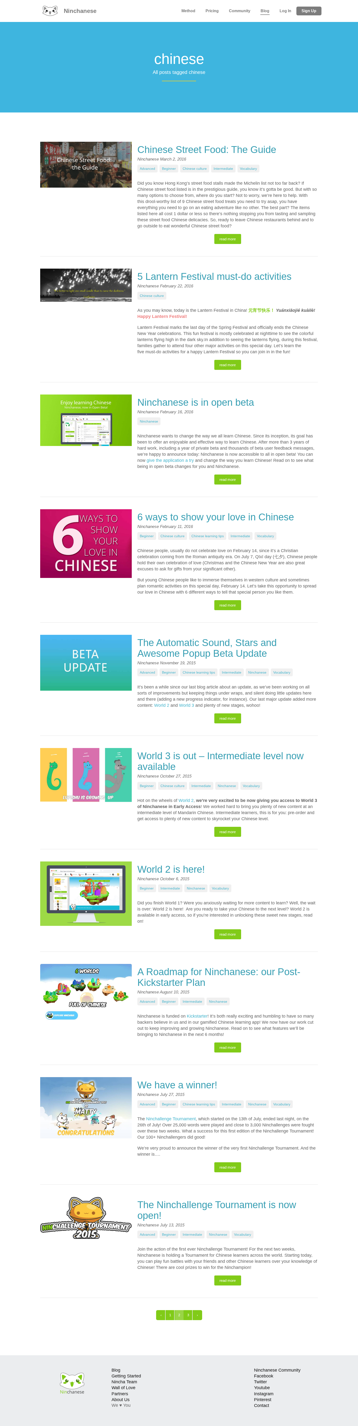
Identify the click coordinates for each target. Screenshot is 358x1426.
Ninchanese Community (277, 1370)
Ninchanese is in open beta (195, 402)
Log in (285, 11)
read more (227, 239)
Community (239, 11)
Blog (265, 11)
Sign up (308, 11)
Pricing (212, 11)
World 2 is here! (171, 869)
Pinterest (262, 1399)
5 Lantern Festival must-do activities (214, 276)
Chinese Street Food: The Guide (206, 149)
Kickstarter (197, 1016)
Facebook (263, 1376)
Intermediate (223, 169)
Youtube (262, 1387)
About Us (121, 1399)
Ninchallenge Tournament (171, 1118)
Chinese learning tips (207, 536)
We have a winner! (177, 1085)
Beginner (169, 169)
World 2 (161, 705)
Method (188, 11)
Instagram (263, 1393)
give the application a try (171, 460)
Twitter (260, 1381)
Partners (120, 1393)
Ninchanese (79, 11)
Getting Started (126, 1376)
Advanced (147, 169)
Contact (261, 1405)
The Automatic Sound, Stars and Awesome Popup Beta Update (207, 648)
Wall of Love (123, 1387)
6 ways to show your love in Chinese (215, 517)
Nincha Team (124, 1381)
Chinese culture (195, 169)
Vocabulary (248, 169)
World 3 (186, 705)
